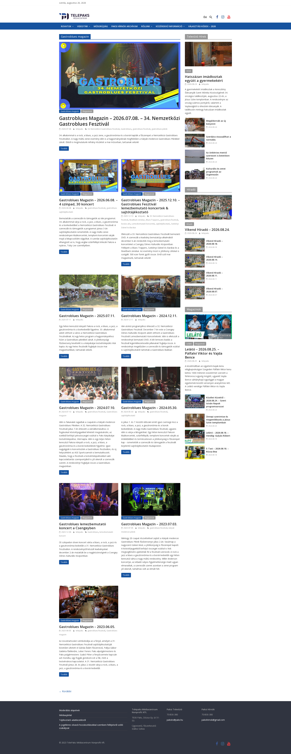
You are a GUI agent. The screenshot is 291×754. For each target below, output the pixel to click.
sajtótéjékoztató (163, 224)
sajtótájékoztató (128, 415)
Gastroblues (126, 129)
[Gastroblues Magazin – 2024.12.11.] (150, 276)
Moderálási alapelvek (69, 710)
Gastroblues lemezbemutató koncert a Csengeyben (82, 526)
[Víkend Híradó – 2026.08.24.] (208, 196)
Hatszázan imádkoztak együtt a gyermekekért (204, 78)
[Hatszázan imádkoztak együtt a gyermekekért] (208, 43)
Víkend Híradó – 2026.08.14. (214, 258)
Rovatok (66, 26)
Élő (205, 17)
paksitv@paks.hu (175, 719)
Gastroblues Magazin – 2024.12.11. (149, 315)
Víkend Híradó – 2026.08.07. (214, 290)
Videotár (82, 26)
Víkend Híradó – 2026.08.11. (214, 274)
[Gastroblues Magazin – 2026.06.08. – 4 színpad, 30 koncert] (88, 161)
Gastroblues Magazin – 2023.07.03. (149, 524)
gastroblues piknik (159, 129)
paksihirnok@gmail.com (213, 719)
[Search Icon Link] (210, 17)
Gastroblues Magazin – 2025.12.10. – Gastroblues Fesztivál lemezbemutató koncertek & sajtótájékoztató (150, 206)
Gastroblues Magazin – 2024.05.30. (149, 407)
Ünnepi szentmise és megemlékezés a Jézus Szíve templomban (218, 419)
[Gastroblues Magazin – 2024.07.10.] (88, 368)
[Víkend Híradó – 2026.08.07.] (195, 287)
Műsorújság (101, 26)
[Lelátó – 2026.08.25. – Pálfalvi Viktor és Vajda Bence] (208, 316)
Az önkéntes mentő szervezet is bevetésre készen (217, 155)
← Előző (65, 692)
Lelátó (189, 343)
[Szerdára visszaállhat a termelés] (195, 135)
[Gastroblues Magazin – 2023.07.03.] (150, 485)
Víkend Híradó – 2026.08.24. (207, 229)
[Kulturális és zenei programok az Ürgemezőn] (195, 167)
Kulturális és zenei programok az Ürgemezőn (216, 171)
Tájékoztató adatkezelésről (72, 720)
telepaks (80, 129)
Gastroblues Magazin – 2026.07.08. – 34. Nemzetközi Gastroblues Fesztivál (119, 121)
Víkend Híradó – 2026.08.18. (214, 242)
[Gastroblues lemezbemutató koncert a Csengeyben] (88, 485)
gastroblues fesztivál (141, 129)
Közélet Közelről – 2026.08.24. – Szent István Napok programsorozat (216, 402)
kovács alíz (125, 224)
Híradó (189, 224)
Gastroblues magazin (70, 111)
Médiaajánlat (65, 715)
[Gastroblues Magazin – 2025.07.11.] (88, 276)
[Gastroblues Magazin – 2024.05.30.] (150, 368)
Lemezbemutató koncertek (143, 224)
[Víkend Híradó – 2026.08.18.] (195, 239)
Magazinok (87, 111)
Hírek (188, 71)
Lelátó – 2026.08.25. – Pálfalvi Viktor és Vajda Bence (203, 353)
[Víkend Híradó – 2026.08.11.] (195, 271)
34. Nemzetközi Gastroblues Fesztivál (104, 129)
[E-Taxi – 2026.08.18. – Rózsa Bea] (195, 447)
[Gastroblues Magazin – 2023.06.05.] (88, 587)
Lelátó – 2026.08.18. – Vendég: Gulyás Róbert (218, 434)
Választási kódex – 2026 (202, 26)
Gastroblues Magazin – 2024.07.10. (87, 407)
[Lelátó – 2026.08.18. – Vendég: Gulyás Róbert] (195, 431)
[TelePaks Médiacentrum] (74, 13)
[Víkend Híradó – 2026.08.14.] (195, 255)
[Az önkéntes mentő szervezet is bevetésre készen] (195, 151)
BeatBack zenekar (137, 220)
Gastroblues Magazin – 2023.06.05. (87, 626)
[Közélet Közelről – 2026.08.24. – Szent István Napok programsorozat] (195, 396)
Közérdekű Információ (169, 26)
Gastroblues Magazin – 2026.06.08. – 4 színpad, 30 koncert (88, 202)
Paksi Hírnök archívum (124, 26)
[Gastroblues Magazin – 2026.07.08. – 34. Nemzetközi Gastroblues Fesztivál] (119, 43)
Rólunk (145, 26)
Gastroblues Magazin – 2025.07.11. (87, 315)
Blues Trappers (152, 220)
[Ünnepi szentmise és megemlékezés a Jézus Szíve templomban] (195, 415)
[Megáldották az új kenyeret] (195, 119)
